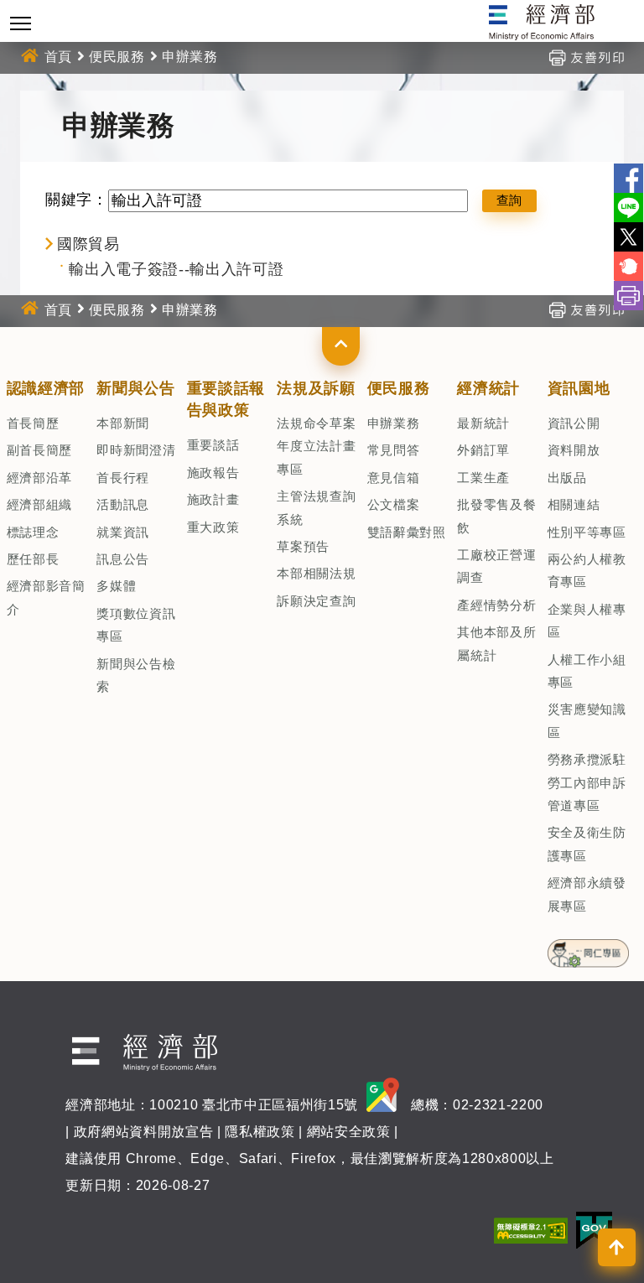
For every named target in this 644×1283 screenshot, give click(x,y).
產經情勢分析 (496, 605)
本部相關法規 (316, 573)
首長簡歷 (33, 423)
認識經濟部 (46, 388)
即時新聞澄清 (135, 450)
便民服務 (117, 56)
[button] (341, 346)
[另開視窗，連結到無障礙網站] (531, 1230)
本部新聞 (122, 423)
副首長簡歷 (39, 450)
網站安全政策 (349, 1132)
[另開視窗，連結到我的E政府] (594, 1230)
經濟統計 (488, 388)
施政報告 (213, 472)
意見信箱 (393, 477)
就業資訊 (122, 532)
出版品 (567, 477)
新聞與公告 (135, 388)
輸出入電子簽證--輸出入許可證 (176, 269)
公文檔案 (393, 504)
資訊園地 (579, 388)
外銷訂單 (483, 450)
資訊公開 (574, 423)
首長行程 (122, 477)
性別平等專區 (587, 532)
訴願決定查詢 (316, 601)
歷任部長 (33, 559)
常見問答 (393, 450)
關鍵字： (76, 199)
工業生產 (483, 477)
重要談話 (213, 445)
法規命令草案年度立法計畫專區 (316, 446)
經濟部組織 (39, 504)
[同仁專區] (588, 948)
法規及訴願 (316, 388)
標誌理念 (33, 532)
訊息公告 (122, 559)
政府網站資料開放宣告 (144, 1132)
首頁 (58, 56)
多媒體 (116, 586)
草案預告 (303, 546)
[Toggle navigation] (20, 23)
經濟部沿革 (39, 477)
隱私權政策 (259, 1132)
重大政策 (213, 527)
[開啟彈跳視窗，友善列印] (586, 56)
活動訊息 (122, 504)
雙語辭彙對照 (406, 532)
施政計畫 (213, 499)
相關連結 (574, 504)
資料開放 (574, 450)
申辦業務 (393, 423)
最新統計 (483, 423)
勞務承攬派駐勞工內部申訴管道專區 (587, 782)
